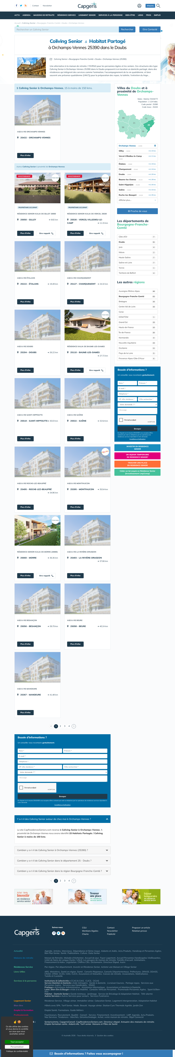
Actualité (18, 951)
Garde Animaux (78, 993)
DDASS (153, 971)
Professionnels (21, 1015)
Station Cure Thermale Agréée (117, 1005)
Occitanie (137, 348)
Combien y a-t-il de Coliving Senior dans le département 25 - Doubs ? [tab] (54, 860)
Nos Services (51, 1017)
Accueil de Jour (92, 958)
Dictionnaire (96, 962)
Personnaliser (17, 1046)
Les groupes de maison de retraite (99, 960)
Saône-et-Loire (136, 262)
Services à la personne (110, 15)
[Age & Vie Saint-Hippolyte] (37, 393)
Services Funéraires (99, 996)
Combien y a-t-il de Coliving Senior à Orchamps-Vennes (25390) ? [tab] (52, 850)
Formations (63, 1010)
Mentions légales (90, 931)
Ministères (55, 971)
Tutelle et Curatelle (54, 976)
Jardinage (92, 993)
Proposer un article (141, 927)
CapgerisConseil (67, 1022)
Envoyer (62, 796)
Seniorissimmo (51, 1022)
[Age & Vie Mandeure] (37, 667)
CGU (84, 927)
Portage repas (132, 983)
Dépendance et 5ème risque (86, 951)
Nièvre (136, 252)
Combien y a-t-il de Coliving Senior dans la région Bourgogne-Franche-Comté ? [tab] (59, 871)
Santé (63, 953)
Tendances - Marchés (68, 1017)
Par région (49, 967)
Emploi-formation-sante (56, 1024)
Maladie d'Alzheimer (74, 958)
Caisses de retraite (112, 974)
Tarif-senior (85, 1024)
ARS (47, 971)
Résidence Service (66, 15)
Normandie (136, 337)
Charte (85, 934)
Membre (140, 6)
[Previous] (51, 726)
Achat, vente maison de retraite (113, 1017)
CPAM (55, 974)
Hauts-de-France (137, 327)
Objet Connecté (136, 1017)
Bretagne (137, 301)
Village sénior (69, 1000)
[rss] (26, 6)
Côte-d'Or (136, 236)
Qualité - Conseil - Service (83, 1015)
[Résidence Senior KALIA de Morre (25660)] (37, 530)
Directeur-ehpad (112, 1022)
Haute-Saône (136, 257)
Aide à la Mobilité (79, 989)
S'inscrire (150, 6)
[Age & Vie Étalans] (37, 256)
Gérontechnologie (88, 1017)
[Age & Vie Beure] (87, 599)
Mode (76, 1005)
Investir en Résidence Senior (86, 967)
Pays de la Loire (136, 353)
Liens (140, 15)
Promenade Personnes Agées (132, 989)
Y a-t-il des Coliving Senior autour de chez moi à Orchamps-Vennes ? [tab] (54, 819)
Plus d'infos (25, 155)
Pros (148, 15)
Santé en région (68, 971)
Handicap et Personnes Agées (146, 951)
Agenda (26, 15)
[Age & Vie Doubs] (37, 325)
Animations (140, 960)
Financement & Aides (55, 962)
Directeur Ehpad (111, 962)
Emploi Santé (51, 1010)
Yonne (136, 268)
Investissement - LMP (120, 1015)
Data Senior (94, 953)
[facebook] (16, 6)
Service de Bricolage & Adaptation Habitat (118, 993)
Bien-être (130, 15)
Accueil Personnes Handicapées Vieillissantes (138, 958)
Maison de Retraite (54, 958)
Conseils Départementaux (116, 971)
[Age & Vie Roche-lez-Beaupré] (37, 462)
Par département (64, 967)
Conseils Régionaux (93, 971)
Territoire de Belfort (136, 273)
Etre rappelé (45, 233)
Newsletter (47, 5)
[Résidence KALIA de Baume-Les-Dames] (87, 325)
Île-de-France (137, 332)
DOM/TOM (136, 317)
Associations (128, 974)
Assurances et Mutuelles (90, 974)
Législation (71, 962)
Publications (73, 953)
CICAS (96, 980)
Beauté (83, 1005)
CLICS (74, 974)
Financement (103, 1015)
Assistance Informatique (93, 987)
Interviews (67, 951)
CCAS (62, 974)
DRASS (145, 971)
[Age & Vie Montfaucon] (87, 462)
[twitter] (21, 6)
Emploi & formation (23, 1010)
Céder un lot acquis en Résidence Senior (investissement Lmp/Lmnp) (137, 472)
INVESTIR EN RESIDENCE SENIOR (137, 447)
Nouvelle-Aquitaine (137, 343)
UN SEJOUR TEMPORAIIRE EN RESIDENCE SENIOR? (137, 455)
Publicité (111, 934)
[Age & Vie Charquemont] (87, 256)
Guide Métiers (77, 1010)
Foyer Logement (108, 958)
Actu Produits (124, 951)
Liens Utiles (19, 972)
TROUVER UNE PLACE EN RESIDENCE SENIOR (137, 464)
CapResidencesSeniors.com (89, 1022)
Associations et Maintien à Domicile (123, 987)
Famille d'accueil (125, 960)
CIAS (68, 974)
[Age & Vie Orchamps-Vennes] (37, 110)
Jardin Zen (138, 1005)
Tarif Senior (66, 1005)
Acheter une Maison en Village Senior (119, 967)
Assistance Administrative (67, 987)
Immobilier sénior (85, 1000)
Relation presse (139, 931)
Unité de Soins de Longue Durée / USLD (63, 960)
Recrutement (64, 1015)
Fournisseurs (51, 1015)
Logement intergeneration (124, 1000)
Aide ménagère (80, 983)
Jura (136, 247)
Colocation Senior (103, 1000)
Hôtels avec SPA (52, 1005)
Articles (57, 951)
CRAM (48, 974)
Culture (83, 953)
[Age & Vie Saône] (87, 393)
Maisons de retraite (43, 15)
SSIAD (92, 985)
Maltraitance (142, 974)
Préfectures (135, 971)
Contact (35, 5)
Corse (121, 312)
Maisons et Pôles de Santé (104, 1024)
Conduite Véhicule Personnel (102, 989)
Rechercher (127, 29)
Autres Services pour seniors (75, 996)
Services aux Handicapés (75, 985)
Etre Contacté (150, 29)
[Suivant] (74, 726)
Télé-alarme (147, 993)
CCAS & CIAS (77, 980)
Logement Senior (87, 15)
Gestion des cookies (105, 1035)
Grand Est (137, 322)
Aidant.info (74, 1024)
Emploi (157, 15)
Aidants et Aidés (109, 951)
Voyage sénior (95, 1005)
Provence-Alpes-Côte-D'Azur (136, 358)
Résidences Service (23, 967)
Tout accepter (17, 1041)
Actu (17, 15)
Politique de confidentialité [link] (17, 1051)
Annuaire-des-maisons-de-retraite (137, 1022)
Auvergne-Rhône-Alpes (137, 291)
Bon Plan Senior (52, 953)
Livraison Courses (115, 983)
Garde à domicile (97, 983)
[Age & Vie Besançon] (37, 599)
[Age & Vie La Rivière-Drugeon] (87, 530)
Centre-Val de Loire (137, 306)
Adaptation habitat (147, 1000)
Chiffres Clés (84, 962)
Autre (122, 962)
